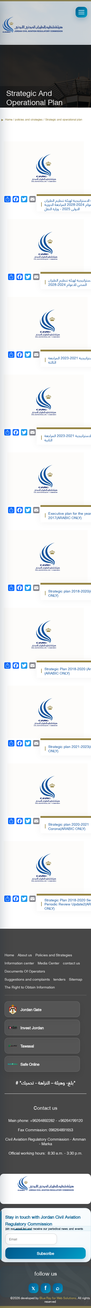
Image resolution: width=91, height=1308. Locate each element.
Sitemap (75, 979)
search (58, 1288)
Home (8, 119)
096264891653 (61, 1129)
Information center (19, 963)
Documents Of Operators (25, 971)
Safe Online (29, 1063)
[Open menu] (81, 12)
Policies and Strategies (53, 955)
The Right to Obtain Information (30, 987)
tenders (59, 979)
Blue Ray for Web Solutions (57, 1298)
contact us (71, 963)
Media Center (48, 963)
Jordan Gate (30, 1009)
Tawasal (27, 1045)
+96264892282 (42, 1120)
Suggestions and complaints (27, 979)
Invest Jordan (32, 1027)
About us (25, 955)
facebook (46, 1288)
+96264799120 (70, 1120)
